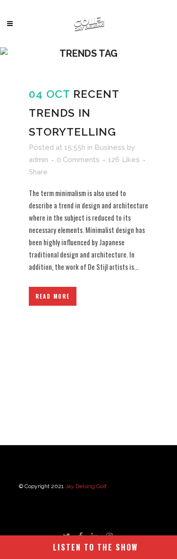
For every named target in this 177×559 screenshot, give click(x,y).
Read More (52, 296)
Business (109, 147)
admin (38, 159)
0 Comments (78, 159)
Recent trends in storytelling (74, 112)
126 (124, 159)
